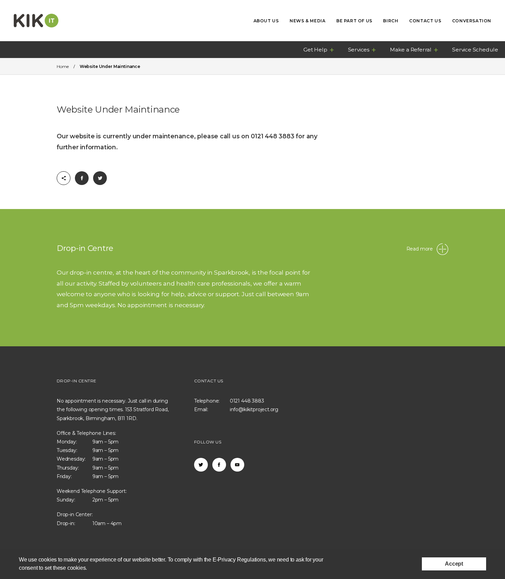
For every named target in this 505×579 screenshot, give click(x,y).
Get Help (315, 49)
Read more (419, 249)
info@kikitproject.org (254, 409)
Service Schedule (475, 49)
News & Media (307, 20)
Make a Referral (410, 49)
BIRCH (390, 20)
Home (62, 66)
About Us (266, 20)
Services (358, 49)
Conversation (471, 20)
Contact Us (425, 20)
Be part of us (354, 20)
